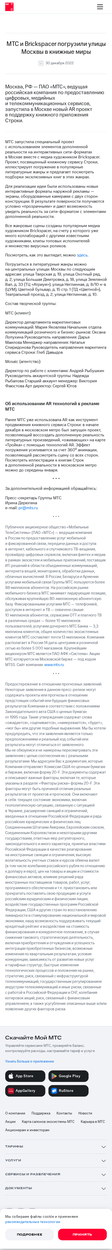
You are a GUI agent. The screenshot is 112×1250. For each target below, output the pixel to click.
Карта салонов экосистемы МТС (48, 1121)
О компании (15, 1113)
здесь (82, 255)
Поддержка (41, 1113)
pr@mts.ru (28, 508)
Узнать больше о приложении (29, 1061)
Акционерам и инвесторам (27, 1130)
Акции (10, 1121)
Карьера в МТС (93, 1121)
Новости (85, 1113)
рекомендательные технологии (32, 1222)
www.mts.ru (54, 665)
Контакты (64, 1113)
